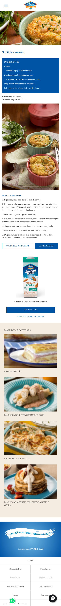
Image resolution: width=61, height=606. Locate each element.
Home (30, 560)
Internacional (27, 549)
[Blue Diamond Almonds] (30, 5)
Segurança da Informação (15, 586)
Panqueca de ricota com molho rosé (24, 415)
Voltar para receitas (17, 246)
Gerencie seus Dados (45, 586)
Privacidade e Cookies (46, 578)
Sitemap (15, 595)
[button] (53, 598)
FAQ (41, 549)
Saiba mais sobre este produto (30, 316)
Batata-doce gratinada (17, 458)
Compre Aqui (30, 310)
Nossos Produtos (45, 569)
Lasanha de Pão (12, 371)
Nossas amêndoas (15, 569)
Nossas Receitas (15, 578)
